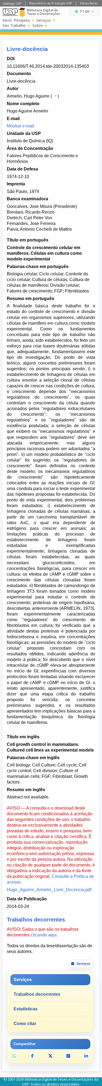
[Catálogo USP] (55, 96)
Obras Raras (88, 3)
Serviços (43, 20)
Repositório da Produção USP (50, 3)
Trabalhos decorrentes (37, 994)
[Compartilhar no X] (50, 1056)
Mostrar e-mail (20, 126)
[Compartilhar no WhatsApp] (14, 1056)
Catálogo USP (11, 3)
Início (7, 20)
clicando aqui (44, 935)
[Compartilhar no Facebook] (32, 1056)
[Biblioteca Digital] (22, 12)
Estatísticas (26, 1009)
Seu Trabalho (14, 25)
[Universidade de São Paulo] (10, 12)
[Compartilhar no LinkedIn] (86, 1056)
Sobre (37, 25)
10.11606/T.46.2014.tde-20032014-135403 (48, 66)
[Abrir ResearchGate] (68, 1056)
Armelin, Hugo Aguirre (28, 96)
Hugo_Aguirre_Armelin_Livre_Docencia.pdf (49, 889)
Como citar (25, 1023)
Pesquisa (22, 20)
